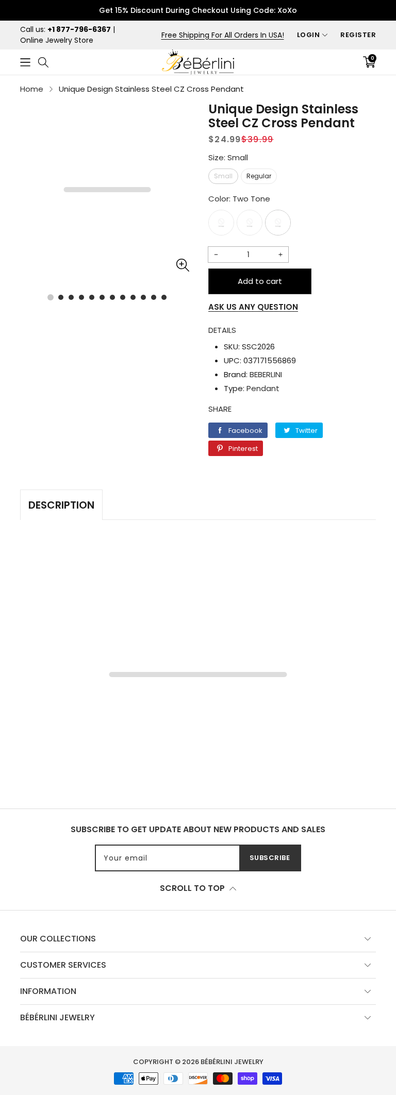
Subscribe (270, 858)
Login (308, 35)
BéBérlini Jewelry (232, 1062)
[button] (25, 62)
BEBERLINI (266, 374)
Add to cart (260, 281)
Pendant (262, 388)
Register (358, 35)
